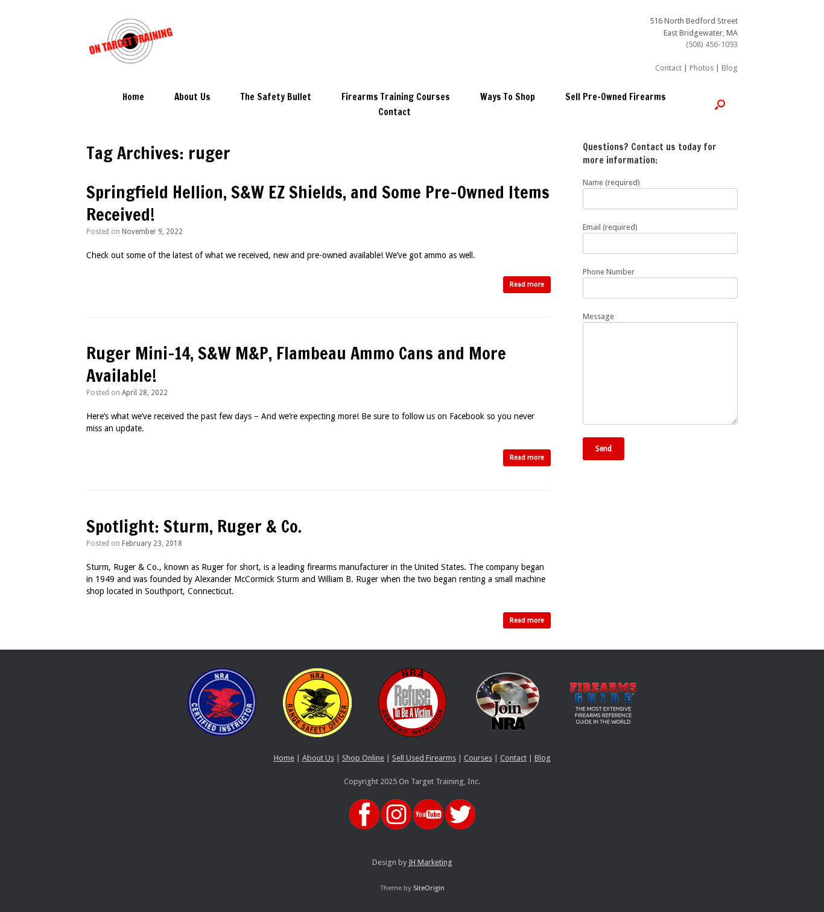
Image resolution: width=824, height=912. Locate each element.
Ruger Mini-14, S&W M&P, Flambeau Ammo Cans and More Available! (296, 364)
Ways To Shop (507, 96)
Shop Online (363, 757)
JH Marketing (430, 862)
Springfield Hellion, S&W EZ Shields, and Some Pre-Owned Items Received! (318, 203)
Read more (527, 284)
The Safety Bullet (276, 96)
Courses (478, 757)
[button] (720, 104)
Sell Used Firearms (424, 757)
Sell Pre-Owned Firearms (615, 96)
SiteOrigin (429, 888)
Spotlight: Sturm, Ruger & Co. (194, 526)
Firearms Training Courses (395, 96)
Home (133, 96)
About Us (192, 96)
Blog (729, 67)
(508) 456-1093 (712, 44)
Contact (668, 67)
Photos (701, 67)
